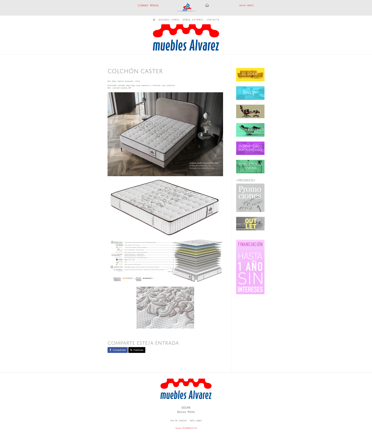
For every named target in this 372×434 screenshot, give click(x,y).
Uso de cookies (178, 420)
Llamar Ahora (148, 5)
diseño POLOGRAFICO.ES (186, 428)
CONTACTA (213, 20)
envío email (246, 5)
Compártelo (119, 350)
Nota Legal (196, 420)
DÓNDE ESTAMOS (193, 20)
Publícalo (139, 350)
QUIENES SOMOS (169, 20)
